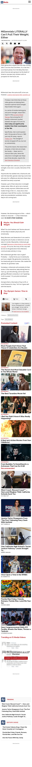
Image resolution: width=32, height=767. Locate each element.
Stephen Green (5, 605)
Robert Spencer (5, 552)
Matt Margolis (5, 524)
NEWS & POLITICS (13, 315)
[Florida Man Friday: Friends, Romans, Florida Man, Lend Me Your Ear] (16, 588)
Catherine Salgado (6, 633)
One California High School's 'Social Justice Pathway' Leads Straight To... (16, 548)
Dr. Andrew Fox (5, 576)
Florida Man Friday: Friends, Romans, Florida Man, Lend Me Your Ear (16, 601)
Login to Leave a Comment (16, 658)
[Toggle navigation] (29, 2)
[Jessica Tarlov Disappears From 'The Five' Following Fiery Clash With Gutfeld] (16, 508)
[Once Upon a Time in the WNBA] (16, 564)
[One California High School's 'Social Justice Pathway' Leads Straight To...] (16, 536)
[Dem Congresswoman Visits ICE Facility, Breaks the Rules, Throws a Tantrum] (16, 617)
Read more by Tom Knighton (21, 311)
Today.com (8, 139)
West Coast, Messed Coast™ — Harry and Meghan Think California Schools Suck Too (15, 492)
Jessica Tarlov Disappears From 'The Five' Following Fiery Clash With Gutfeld (14, 520)
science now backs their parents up (18, 95)
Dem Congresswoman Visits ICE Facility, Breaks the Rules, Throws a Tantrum (16, 629)
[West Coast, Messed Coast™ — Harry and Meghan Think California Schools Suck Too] (16, 479)
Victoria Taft (5, 496)
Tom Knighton (5, 40)
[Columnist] (6, 306)
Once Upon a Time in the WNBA (14, 575)
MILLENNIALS (8, 319)
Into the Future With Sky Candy (13, 738)
